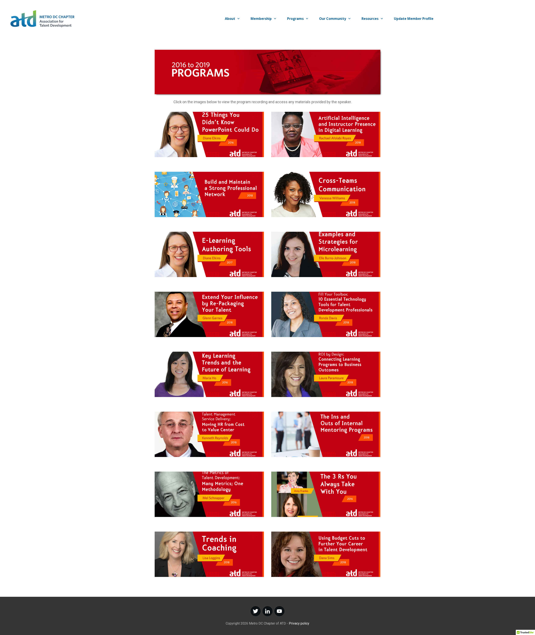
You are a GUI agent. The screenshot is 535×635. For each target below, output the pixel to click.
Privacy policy (299, 623)
